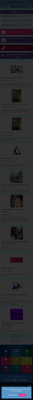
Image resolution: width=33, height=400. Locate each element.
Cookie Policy (18, 391)
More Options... (13, 395)
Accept (23, 395)
